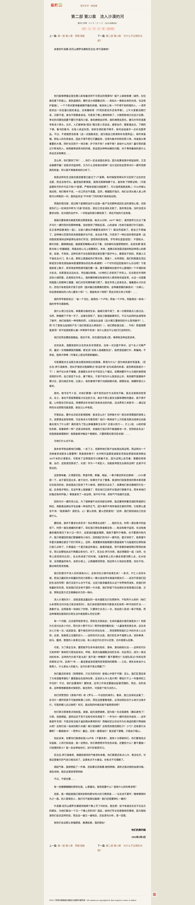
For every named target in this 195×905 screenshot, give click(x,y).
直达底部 (110, 29)
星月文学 (62, 5)
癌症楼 (94, 6)
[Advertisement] (97, 72)
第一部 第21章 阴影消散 (71, 36)
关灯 (84, 29)
